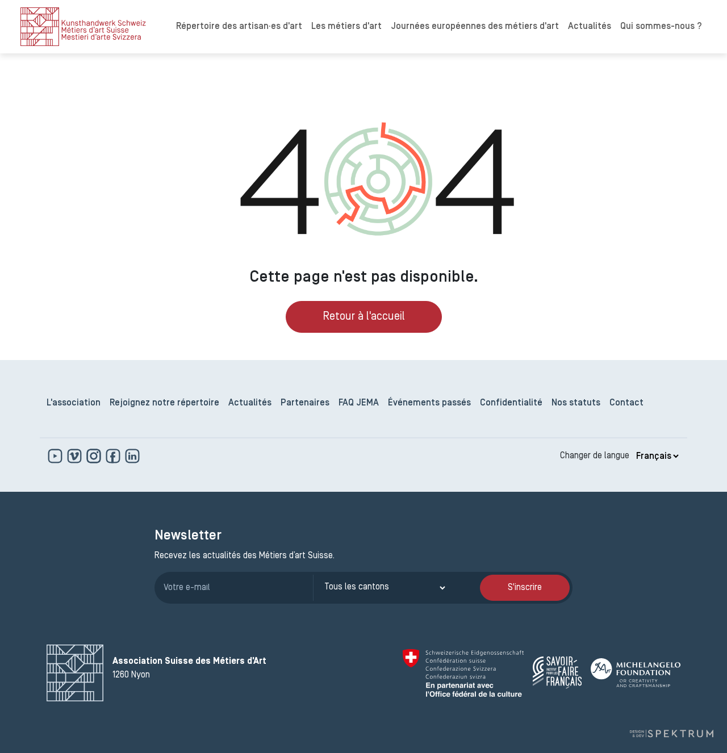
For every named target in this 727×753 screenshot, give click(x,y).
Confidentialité (511, 403)
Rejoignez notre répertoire (164, 403)
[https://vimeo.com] (75, 456)
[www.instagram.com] (95, 456)
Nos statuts (575, 403)
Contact (626, 403)
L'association (74, 403)
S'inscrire (525, 588)
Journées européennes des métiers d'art (475, 27)
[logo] (83, 27)
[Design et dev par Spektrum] (671, 734)
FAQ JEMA (359, 403)
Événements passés (429, 403)
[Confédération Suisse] (463, 673)
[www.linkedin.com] (132, 456)
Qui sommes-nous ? (661, 27)
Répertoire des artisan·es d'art (239, 27)
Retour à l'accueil (364, 317)
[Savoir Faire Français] (557, 672)
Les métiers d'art (346, 27)
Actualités (589, 27)
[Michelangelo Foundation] (635, 672)
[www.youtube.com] (56, 456)
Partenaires (305, 403)
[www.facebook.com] (114, 456)
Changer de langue (594, 456)
